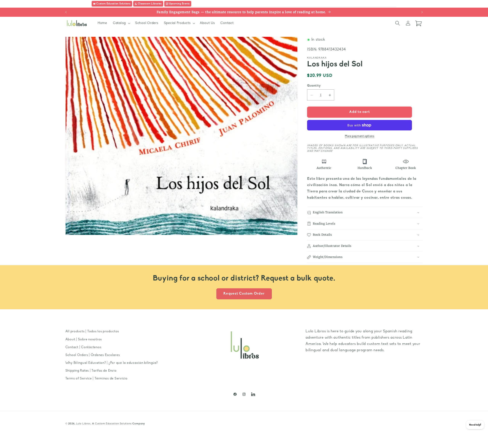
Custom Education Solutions (113, 424)
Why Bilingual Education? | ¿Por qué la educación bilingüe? (111, 363)
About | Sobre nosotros (83, 339)
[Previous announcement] (66, 12)
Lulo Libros (83, 424)
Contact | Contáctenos (83, 347)
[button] (121, 23)
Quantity (314, 85)
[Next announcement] (422, 12)
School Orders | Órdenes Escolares (92, 355)
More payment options (359, 136)
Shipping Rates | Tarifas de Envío (91, 370)
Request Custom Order (244, 294)
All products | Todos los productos (92, 331)
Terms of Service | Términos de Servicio (96, 378)
